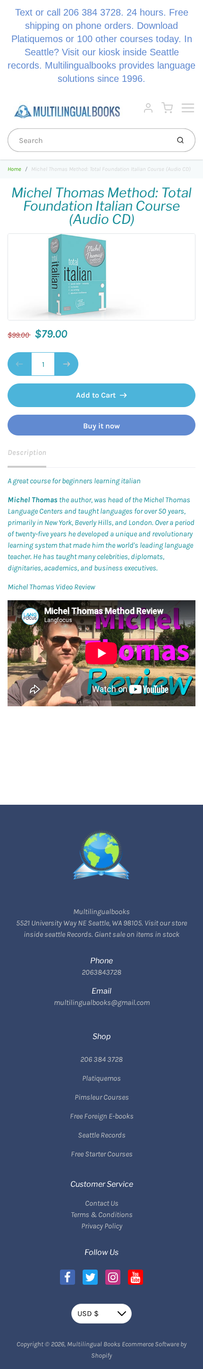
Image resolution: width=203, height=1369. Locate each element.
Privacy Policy (101, 1225)
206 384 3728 (101, 1059)
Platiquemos (101, 1078)
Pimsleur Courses (102, 1097)
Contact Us (101, 1203)
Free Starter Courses (102, 1153)
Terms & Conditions (102, 1214)
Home (14, 169)
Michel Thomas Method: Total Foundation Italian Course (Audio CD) (111, 169)
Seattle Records (102, 1134)
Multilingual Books (93, 1344)
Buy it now (101, 425)
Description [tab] (27, 452)
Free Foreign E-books (102, 1115)
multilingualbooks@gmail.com (102, 1002)
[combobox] (88, 140)
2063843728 (101, 972)
